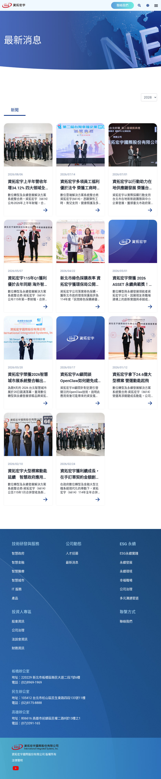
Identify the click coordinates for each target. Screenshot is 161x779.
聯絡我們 (126, 621)
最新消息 (72, 562)
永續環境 (126, 571)
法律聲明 (17, 760)
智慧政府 (18, 553)
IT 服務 (17, 589)
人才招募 (72, 553)
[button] (156, 5)
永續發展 (126, 562)
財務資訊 (18, 648)
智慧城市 (18, 580)
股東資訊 (18, 621)
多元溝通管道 (129, 598)
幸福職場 (126, 580)
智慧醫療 (18, 571)
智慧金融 (18, 562)
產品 (15, 598)
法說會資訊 (19, 639)
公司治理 (126, 589)
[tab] (15, 110)
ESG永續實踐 (129, 553)
